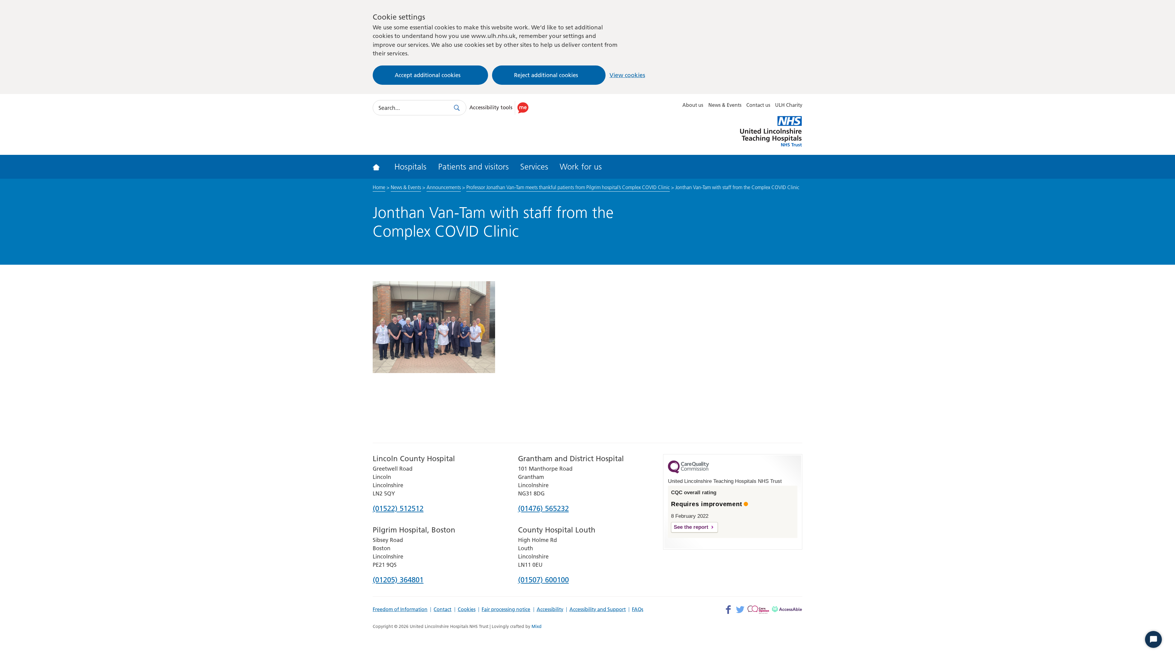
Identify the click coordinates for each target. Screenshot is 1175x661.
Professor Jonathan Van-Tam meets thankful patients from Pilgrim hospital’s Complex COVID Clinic (568, 187)
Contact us (758, 105)
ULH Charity (788, 105)
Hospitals (410, 167)
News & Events (724, 105)
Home (379, 187)
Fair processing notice (506, 609)
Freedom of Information (400, 609)
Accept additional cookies (428, 75)
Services (534, 167)
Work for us (581, 167)
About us (692, 105)
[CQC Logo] (688, 471)
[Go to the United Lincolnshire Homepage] (380, 167)
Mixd (537, 626)
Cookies (467, 609)
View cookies (627, 75)
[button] (500, 107)
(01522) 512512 (398, 509)
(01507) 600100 (543, 580)
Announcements (444, 187)
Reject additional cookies (546, 75)
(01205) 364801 (398, 580)
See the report (691, 527)
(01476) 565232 (543, 509)
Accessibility (550, 609)
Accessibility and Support (597, 609)
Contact (442, 609)
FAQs (637, 609)
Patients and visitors (473, 167)
